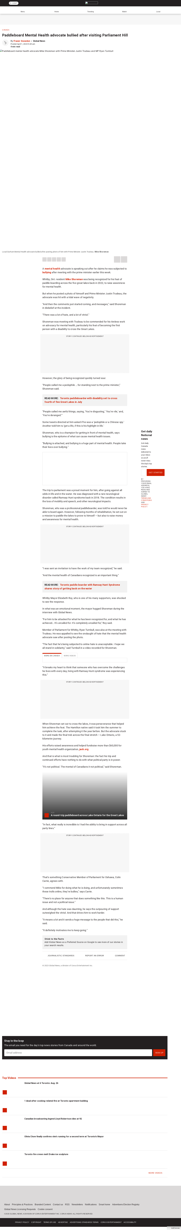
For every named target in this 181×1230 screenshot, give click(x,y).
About (7, 1204)
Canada (5, 30)
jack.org (84, 749)
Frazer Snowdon (22, 41)
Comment (120, 956)
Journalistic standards (61, 956)
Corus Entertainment (111, 1222)
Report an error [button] (94, 956)
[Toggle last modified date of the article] (37, 44)
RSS (67, 1204)
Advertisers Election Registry (125, 1204)
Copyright (36, 1222)
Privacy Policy (22, 1222)
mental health (52, 268)
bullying (46, 272)
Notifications (91, 1204)
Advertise (63, 1222)
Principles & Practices (22, 1204)
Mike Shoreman (74, 279)
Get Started (155, 472)
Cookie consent (45, 1209)
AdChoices (175, 1228)
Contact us (58, 1204)
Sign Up (159, 1053)
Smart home (104, 1204)
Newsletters (77, 1204)
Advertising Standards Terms (84, 1222)
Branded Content (43, 1204)
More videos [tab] (70, 656)
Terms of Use (49, 1222)
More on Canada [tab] (52, 656)
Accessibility (130, 1222)
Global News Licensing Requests (20, 1209)
